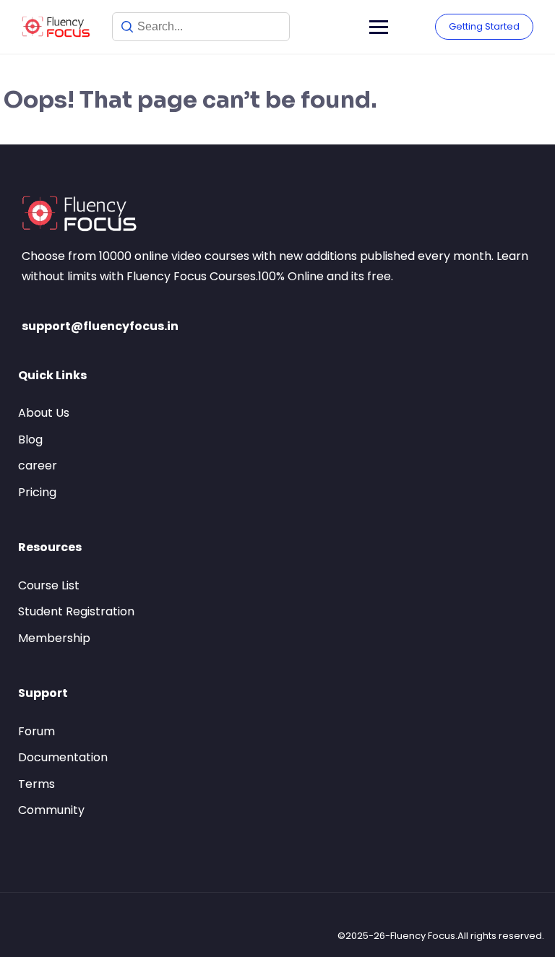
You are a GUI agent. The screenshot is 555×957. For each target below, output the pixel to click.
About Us (43, 412)
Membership (54, 638)
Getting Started (484, 26)
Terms (36, 784)
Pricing (37, 492)
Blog (30, 439)
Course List (48, 585)
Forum (36, 731)
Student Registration (76, 611)
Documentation (63, 757)
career (37, 465)
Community (51, 810)
